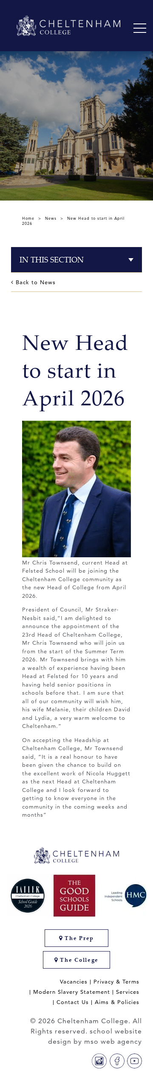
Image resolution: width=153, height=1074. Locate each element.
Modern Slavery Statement (71, 992)
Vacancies (74, 981)
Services (127, 992)
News (51, 218)
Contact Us (73, 1002)
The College (78, 959)
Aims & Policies (117, 1002)
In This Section (52, 260)
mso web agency (113, 1041)
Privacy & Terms (116, 981)
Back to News (35, 282)
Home (28, 218)
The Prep (78, 938)
